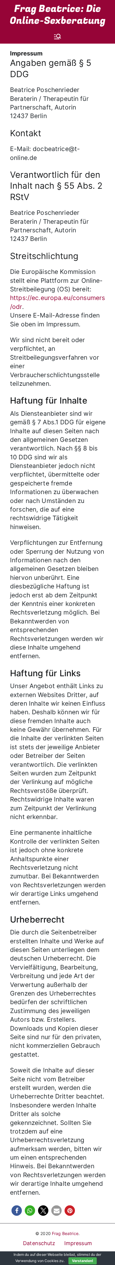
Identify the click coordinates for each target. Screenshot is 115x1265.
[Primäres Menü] (57, 36)
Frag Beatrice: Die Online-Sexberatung (58, 14)
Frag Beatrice (65, 1233)
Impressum (78, 1243)
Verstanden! (82, 1260)
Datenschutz (39, 1243)
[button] (17, 1210)
